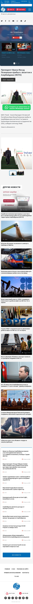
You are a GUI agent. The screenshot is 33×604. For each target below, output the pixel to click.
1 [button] (14, 63)
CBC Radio (22, 9)
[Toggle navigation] (29, 9)
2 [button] (16, 63)
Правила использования (15, 2)
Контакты (24, 1)
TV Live (29, 2)
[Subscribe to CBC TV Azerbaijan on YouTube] (17, 38)
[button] (18, 63)
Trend (20, 123)
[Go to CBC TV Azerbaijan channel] (16, 28)
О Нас (2, 2)
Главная (7, 569)
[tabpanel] (13, 173)
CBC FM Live (25, 593)
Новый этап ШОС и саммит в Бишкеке (9, 53)
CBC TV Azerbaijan (16, 32)
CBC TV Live (12, 593)
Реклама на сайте (7, 2)
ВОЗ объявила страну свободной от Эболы (24, 53)
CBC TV (12, 9)
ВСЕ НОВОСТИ (16, 555)
